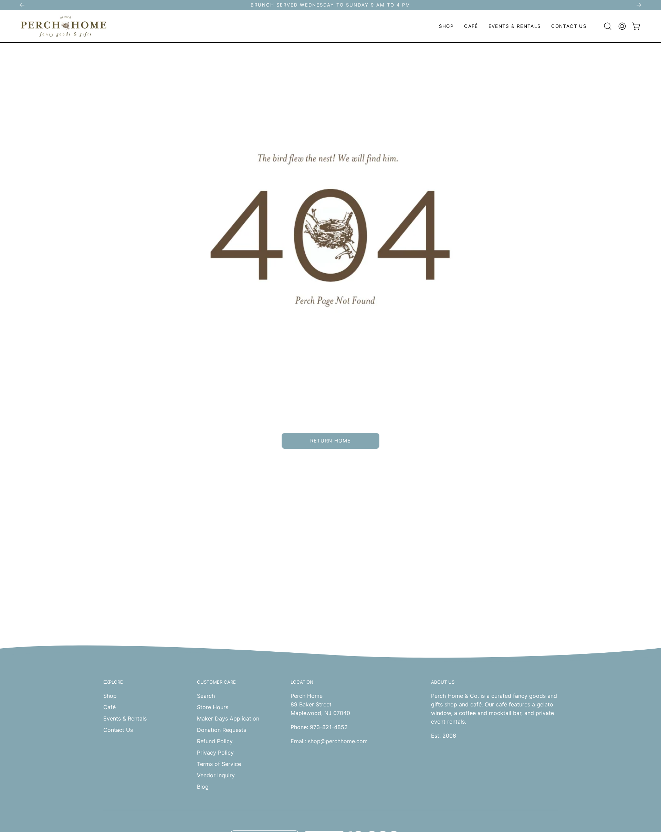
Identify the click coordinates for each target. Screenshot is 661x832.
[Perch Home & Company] (64, 26)
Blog (203, 786)
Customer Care (216, 682)
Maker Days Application (228, 718)
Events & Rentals (125, 718)
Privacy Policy (215, 752)
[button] (446, 26)
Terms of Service (219, 763)
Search (206, 695)
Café (109, 707)
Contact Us (118, 729)
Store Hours (212, 707)
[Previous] (22, 5)
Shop (110, 695)
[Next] (639, 5)
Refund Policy (215, 741)
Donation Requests (221, 729)
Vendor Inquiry (216, 775)
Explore (113, 682)
